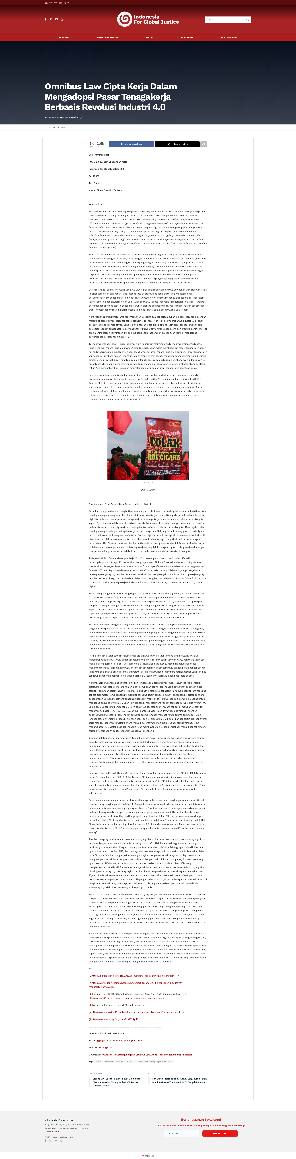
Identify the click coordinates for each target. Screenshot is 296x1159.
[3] (141, 289)
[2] (112, 278)
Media (149, 37)
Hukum (119, 1061)
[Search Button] (248, 19)
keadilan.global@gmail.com (129, 1040)
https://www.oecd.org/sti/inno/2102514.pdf (115, 1019)
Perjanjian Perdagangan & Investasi (155, 1061)
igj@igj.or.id (102, 1040)
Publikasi (187, 37)
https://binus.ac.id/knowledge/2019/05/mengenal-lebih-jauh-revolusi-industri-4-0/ (136, 975)
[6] (104, 382)
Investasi (131, 1061)
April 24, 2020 (50, 117)
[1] (90, 975)
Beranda (64, 37)
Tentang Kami (229, 37)
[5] (196, 367)
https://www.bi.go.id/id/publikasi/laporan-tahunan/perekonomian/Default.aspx (134, 1012)
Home (47, 127)
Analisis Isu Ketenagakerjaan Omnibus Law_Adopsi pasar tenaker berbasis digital (148, 1054)
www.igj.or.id (105, 1047)
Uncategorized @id (74, 117)
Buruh (98, 1061)
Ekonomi (109, 1061)
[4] (126, 336)
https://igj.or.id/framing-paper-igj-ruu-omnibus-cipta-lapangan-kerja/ (126, 997)
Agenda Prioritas (107, 37)
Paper (61, 117)
